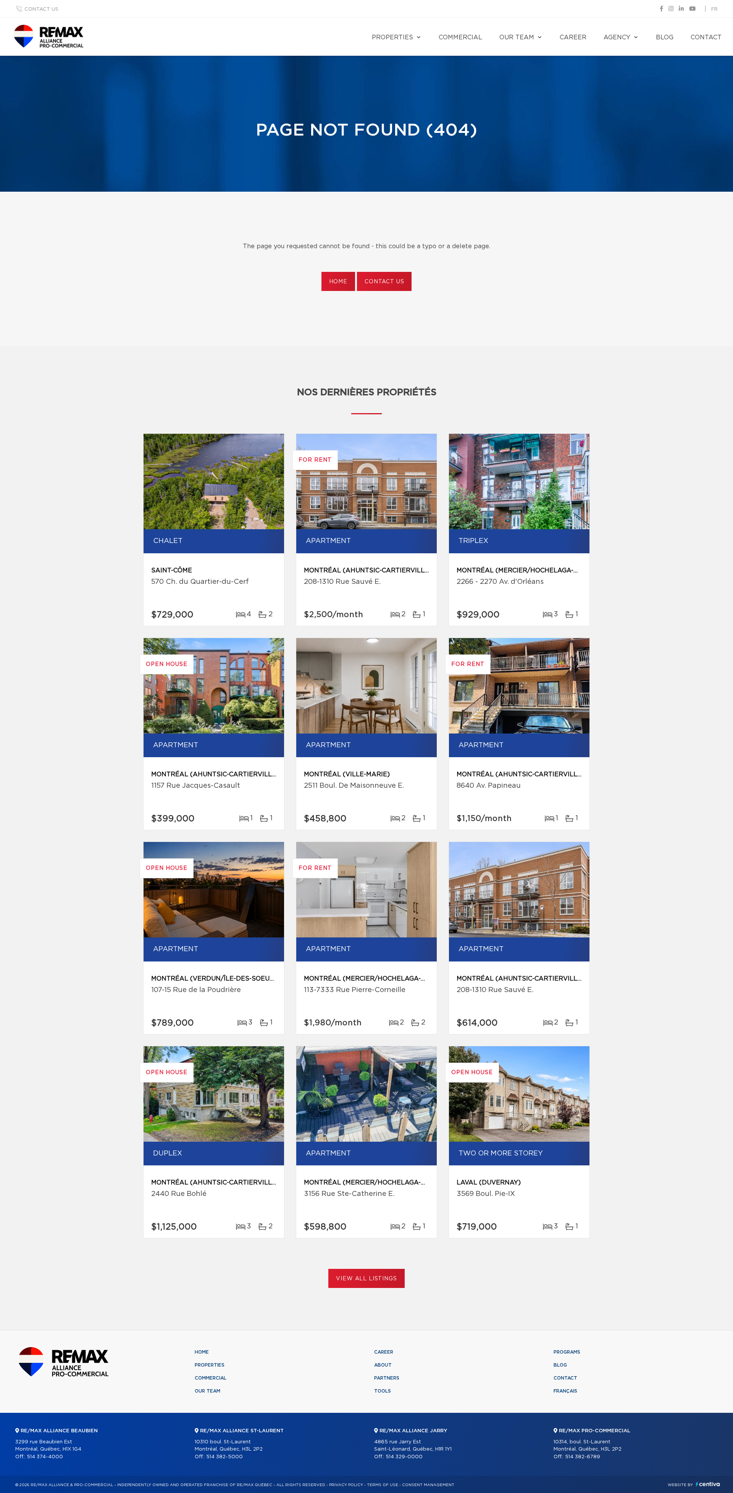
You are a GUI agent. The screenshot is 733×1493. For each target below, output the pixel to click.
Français (565, 1391)
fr (714, 9)
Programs (567, 1352)
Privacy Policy (346, 1485)
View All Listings (366, 1278)
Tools (382, 1391)
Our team (516, 37)
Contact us (41, 9)
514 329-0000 (404, 1456)
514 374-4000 (45, 1456)
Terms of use (382, 1485)
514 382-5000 (224, 1456)
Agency (617, 37)
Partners (386, 1378)
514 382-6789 (582, 1456)
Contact (706, 37)
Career (573, 37)
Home (338, 281)
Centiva (708, 1484)
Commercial (460, 37)
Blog (664, 37)
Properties (392, 37)
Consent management (428, 1485)
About (383, 1365)
